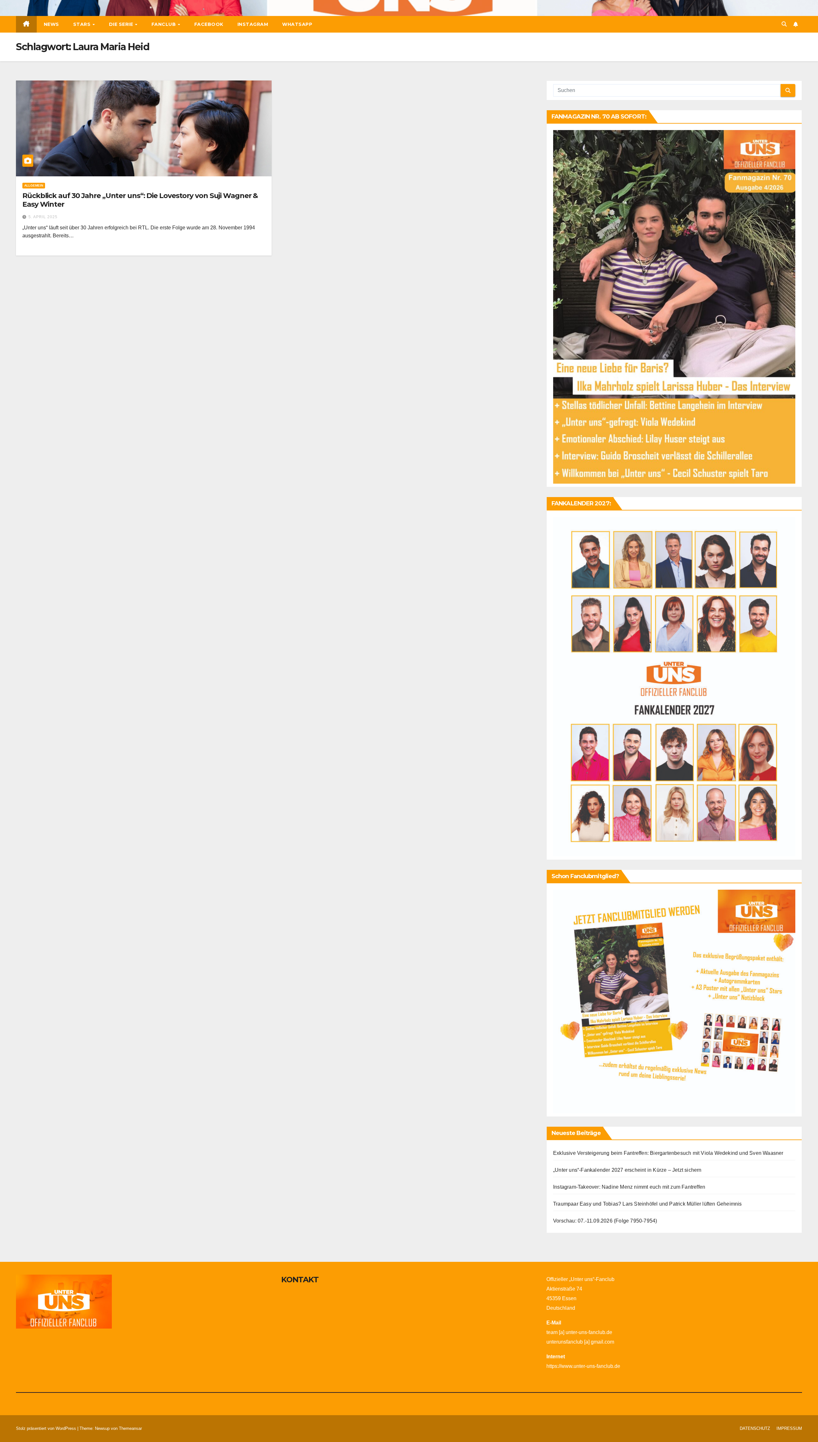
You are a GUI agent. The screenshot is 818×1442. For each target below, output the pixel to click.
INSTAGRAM (252, 24)
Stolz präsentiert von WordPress (46, 1428)
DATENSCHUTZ (755, 1428)
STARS (82, 24)
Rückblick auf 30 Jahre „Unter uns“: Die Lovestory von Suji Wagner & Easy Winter (140, 199)
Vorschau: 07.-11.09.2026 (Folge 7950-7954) (605, 1220)
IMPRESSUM (789, 1428)
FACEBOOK (208, 24)
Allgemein (33, 185)
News (51, 24)
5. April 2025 (43, 217)
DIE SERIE (122, 24)
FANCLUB (164, 24)
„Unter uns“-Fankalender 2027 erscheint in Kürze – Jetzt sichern (627, 1170)
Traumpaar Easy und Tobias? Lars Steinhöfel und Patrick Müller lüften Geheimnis (647, 1204)
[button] (784, 24)
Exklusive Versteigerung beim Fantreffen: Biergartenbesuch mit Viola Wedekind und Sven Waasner (668, 1153)
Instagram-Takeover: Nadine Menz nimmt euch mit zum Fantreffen (629, 1187)
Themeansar (130, 1428)
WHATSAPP (297, 24)
